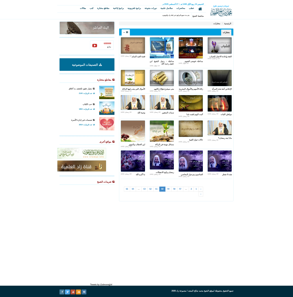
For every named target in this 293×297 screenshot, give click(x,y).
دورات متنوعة (151, 8)
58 (174, 189)
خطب (191, 8)
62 (150, 189)
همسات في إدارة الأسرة (81, 120)
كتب (92, 8)
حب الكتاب (87, 104)
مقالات (83, 8)
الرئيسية (227, 23)
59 (168, 189)
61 (156, 189)
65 (133, 189)
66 (127, 189)
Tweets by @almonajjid (101, 284)
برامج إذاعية (118, 8)
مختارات (216, 23)
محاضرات (180, 8)
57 (180, 189)
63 (144, 189)
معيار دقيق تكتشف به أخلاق (80, 88)
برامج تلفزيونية (134, 8)
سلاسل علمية (167, 8)
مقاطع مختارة (103, 8)
